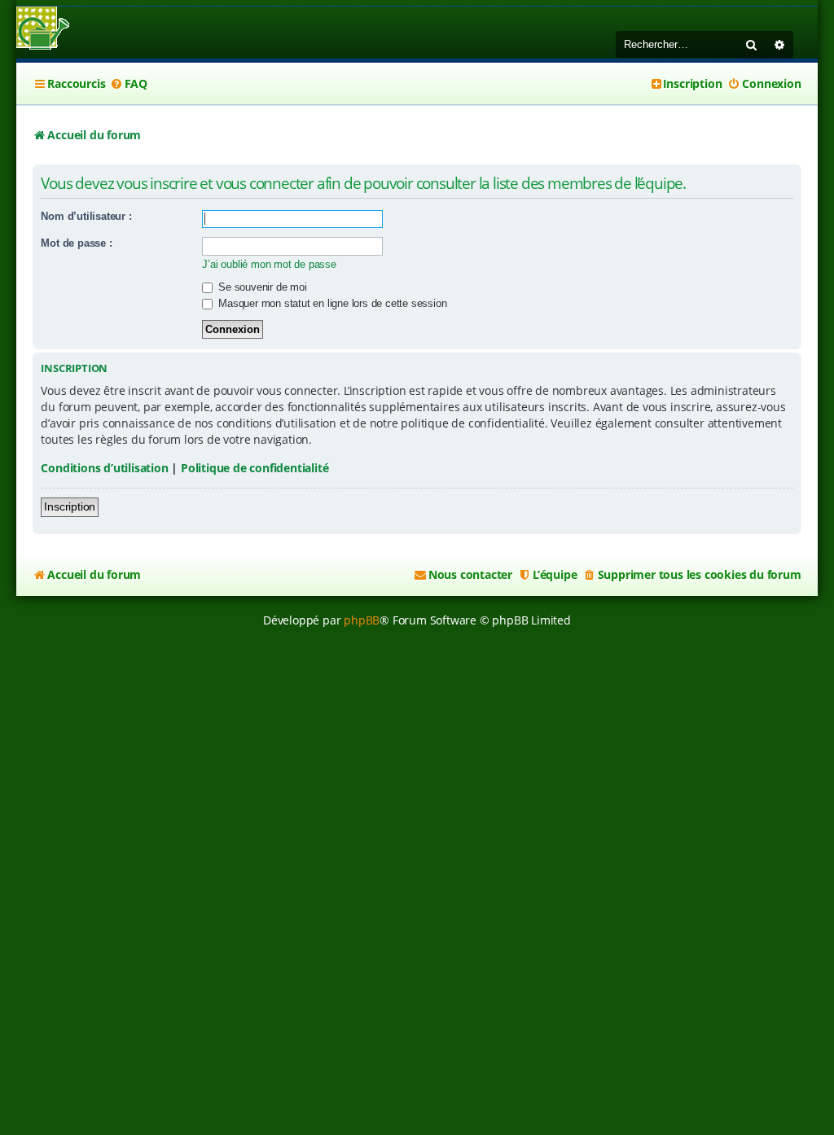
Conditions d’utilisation (104, 467)
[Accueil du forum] (42, 30)
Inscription (69, 506)
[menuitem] (128, 84)
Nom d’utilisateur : (86, 216)
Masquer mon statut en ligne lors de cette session (330, 303)
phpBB (362, 620)
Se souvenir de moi (260, 287)
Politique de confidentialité (254, 467)
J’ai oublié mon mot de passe (269, 264)
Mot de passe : (76, 243)
